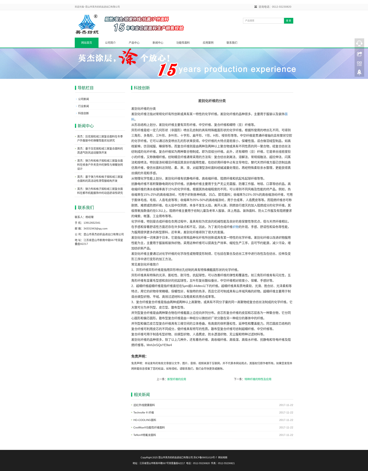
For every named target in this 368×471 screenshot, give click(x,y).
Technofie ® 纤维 (143, 412)
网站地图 (222, 457)
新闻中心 (158, 42)
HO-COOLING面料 (144, 420)
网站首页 (86, 42)
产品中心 (134, 42)
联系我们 (232, 42)
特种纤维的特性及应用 (258, 379)
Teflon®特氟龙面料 (144, 434)
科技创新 (83, 113)
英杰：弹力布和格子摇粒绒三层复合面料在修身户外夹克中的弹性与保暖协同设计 (100, 164)
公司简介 (110, 42)
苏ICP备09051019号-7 (205, 457)
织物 (235, 226)
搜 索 (288, 20)
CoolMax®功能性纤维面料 (149, 427)
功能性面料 (183, 42)
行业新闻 (83, 106)
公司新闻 (83, 99)
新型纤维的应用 (176, 379)
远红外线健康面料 (144, 405)
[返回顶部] (359, 73)
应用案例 (208, 42)
